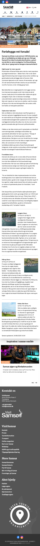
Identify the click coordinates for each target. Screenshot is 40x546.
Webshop (5, 447)
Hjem (3, 16)
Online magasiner (8, 441)
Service (27, 13)
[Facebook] (3, 1)
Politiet (4, 483)
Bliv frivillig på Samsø (9, 470)
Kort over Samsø (7, 444)
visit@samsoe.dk (7, 406)
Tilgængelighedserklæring (11, 452)
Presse (4, 433)
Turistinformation (8, 436)
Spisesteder (11, 13)
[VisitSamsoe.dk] (8, 7)
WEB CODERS (26, 543)
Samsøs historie (7, 465)
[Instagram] (7, 1)
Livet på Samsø (18, 16)
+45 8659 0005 (7, 404)
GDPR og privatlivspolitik (10, 449)
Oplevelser (16, 13)
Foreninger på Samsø (9, 473)
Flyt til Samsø (6, 468)
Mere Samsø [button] (20, 2)
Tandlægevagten (7, 494)
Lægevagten (6, 486)
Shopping (22, 13)
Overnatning (5, 13)
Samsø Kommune (8, 462)
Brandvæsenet (7, 489)
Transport (32, 13)
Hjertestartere (7, 492)
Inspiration (10, 16)
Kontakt (4, 430)
